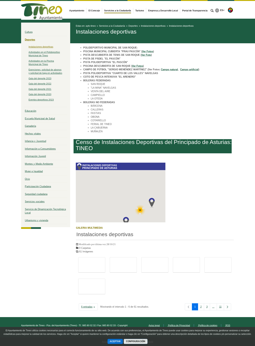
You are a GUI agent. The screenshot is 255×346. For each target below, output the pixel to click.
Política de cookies (207, 325)
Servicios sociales (35, 201)
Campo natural (169, 69)
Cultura (28, 32)
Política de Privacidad (178, 325)
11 (221, 307)
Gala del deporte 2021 (40, 89)
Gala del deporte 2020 (40, 94)
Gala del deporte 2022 (40, 83)
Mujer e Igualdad (34, 171)
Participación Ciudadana (38, 186)
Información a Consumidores (40, 148)
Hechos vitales (33, 133)
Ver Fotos (147, 51)
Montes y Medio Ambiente (39, 163)
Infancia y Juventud (35, 141)
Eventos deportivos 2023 (41, 99)
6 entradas (89, 307)
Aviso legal (154, 325)
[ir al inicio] (240, 323)
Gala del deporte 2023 (40, 78)
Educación (30, 110)
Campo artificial (189, 69)
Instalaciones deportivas (41, 47)
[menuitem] (76, 10)
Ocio (27, 179)
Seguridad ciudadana (36, 194)
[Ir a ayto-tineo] (41, 9)
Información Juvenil (35, 156)
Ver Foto (146, 55)
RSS (227, 325)
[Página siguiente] (227, 306)
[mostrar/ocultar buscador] (212, 11)
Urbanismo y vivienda (36, 220)
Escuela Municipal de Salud (40, 118)
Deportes (30, 39)
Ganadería (30, 126)
